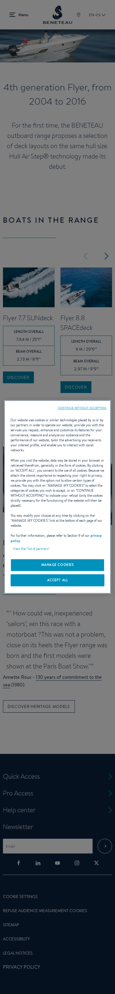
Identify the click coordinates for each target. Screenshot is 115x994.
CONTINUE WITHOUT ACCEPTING (82, 408)
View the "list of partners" (31, 548)
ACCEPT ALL (57, 580)
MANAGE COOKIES (57, 564)
